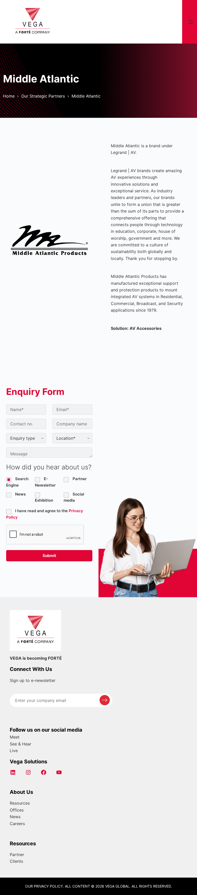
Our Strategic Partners (43, 96)
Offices (17, 810)
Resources (20, 803)
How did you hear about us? (49, 467)
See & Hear (20, 743)
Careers (17, 823)
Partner (17, 854)
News (15, 816)
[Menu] (191, 21)
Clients (16, 861)
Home (9, 96)
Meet (14, 737)
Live (14, 750)
